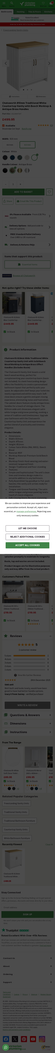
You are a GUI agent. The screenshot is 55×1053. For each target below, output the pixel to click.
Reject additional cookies (27, 536)
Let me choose (27, 528)
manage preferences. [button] (26, 511)
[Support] (5, 1047)
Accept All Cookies (27, 545)
